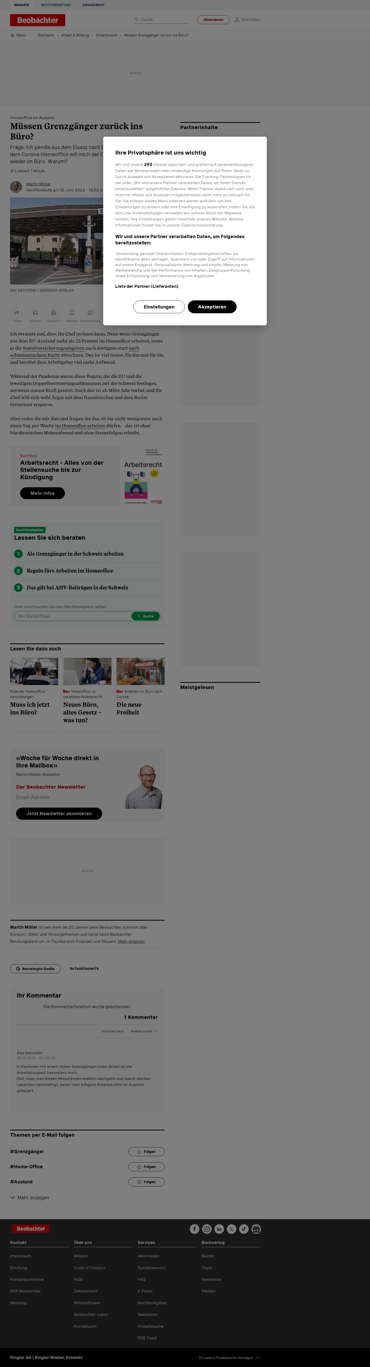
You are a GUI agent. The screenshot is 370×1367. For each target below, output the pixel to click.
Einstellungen (159, 306)
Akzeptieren (212, 306)
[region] (185, 231)
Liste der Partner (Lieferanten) (146, 286)
